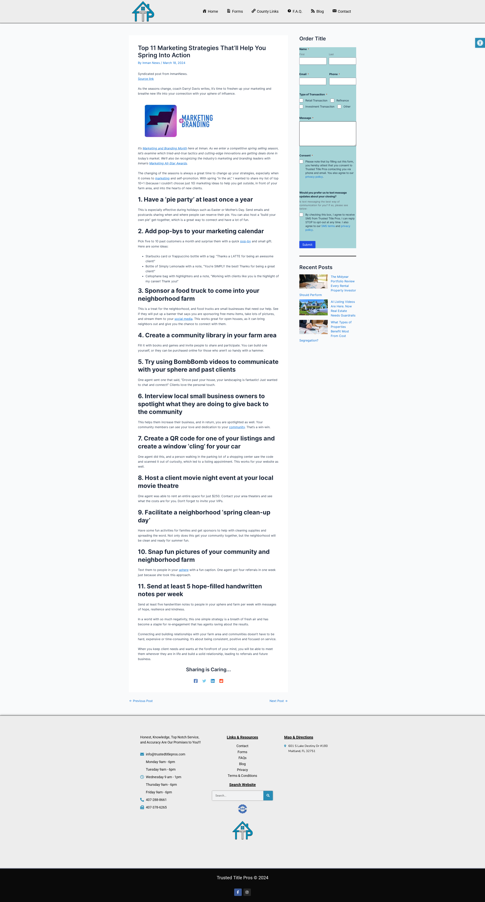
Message (306, 117)
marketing (162, 178)
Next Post (279, 700)
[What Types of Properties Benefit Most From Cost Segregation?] (313, 327)
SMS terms (328, 226)
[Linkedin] (213, 681)
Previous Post (141, 700)
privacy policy (314, 176)
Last (331, 54)
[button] (480, 43)
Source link (146, 79)
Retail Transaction (316, 100)
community (237, 427)
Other (346, 106)
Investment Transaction (319, 106)
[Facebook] (196, 681)
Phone (334, 74)
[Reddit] (221, 681)
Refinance (342, 100)
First (302, 54)
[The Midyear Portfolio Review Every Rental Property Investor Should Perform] (313, 281)
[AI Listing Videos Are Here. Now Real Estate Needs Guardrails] (313, 307)
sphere (184, 570)
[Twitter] (204, 681)
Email (304, 74)
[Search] (268, 795)
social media (183, 319)
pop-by (245, 241)
